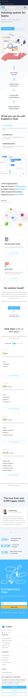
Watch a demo (20, 29)
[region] (14, 686)
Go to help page (14, 253)
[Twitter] (2, 632)
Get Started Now (14, 409)
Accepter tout (14, 687)
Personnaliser (14, 690)
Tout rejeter (14, 694)
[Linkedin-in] (6, 632)
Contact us (15, 483)
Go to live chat (14, 278)
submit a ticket (14, 307)
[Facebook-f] (4, 632)
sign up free (14, 607)
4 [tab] (17, 532)
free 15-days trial (7, 28)
